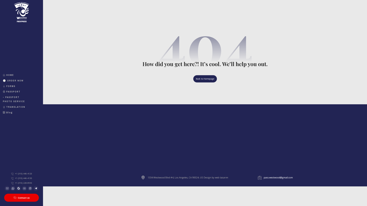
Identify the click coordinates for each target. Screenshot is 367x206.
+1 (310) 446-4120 (23, 173)
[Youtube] (24, 188)
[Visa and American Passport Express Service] (21, 12)
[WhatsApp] (12, 188)
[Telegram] (35, 188)
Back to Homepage (205, 78)
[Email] (7, 188)
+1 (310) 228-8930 (23, 183)
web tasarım (221, 177)
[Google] (18, 188)
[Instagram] (30, 188)
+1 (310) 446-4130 (23, 178)
